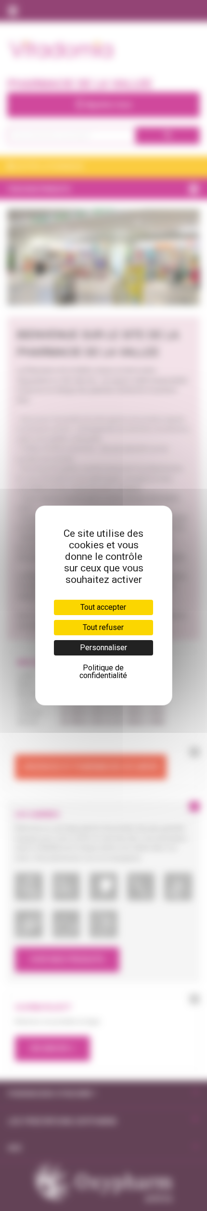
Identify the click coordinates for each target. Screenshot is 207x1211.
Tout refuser (103, 627)
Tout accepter (103, 607)
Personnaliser (103, 647)
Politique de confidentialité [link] (103, 671)
